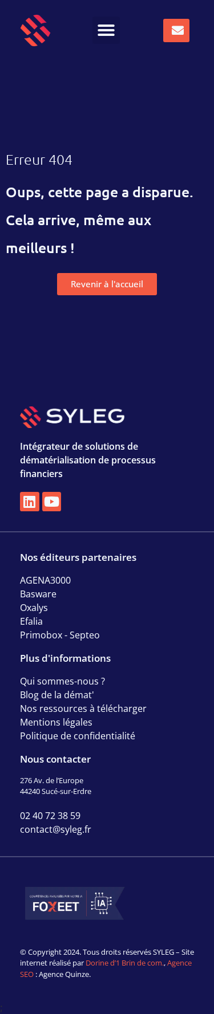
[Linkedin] (29, 501)
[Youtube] (52, 501)
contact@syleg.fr (55, 829)
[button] (106, 30)
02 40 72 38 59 (50, 815)
